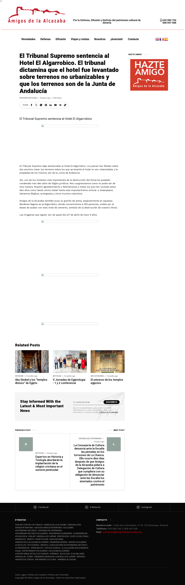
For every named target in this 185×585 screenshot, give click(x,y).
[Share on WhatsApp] (41, 105)
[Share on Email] (55, 105)
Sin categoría (97, 376)
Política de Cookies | (38, 575)
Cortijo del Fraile (79, 536)
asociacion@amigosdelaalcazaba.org (122, 532)
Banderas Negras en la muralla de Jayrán (55, 556)
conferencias (80, 533)
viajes (33, 536)
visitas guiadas (53, 548)
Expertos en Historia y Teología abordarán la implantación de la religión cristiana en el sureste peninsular (49, 463)
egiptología (42, 539)
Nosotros (99, 39)
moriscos (21, 539)
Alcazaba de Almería (59, 551)
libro (30, 556)
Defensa (45, 39)
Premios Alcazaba (67, 559)
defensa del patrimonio (50, 530)
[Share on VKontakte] (60, 105)
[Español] (166, 39)
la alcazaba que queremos (75, 548)
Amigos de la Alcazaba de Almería (32, 542)
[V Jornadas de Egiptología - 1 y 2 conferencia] (70, 361)
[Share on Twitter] (36, 105)
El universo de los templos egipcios (107, 381)
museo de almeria (78, 542)
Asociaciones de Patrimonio (48, 527)
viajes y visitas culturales (29, 524)
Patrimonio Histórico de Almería (32, 533)
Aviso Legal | (21, 575)
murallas (21, 556)
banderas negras (59, 542)
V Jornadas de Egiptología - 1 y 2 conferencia (69, 381)
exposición (63, 536)
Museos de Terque (25, 559)
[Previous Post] (26, 444)
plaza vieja (21, 536)
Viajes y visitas (80, 39)
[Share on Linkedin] (50, 105)
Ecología (65, 553)
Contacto (133, 39)
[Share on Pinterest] (45, 105)
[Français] (162, 39)
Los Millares (78, 553)
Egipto (31, 539)
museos (81, 556)
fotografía (33, 545)
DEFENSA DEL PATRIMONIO (90, 438)
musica (45, 545)
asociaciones (56, 539)
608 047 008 (169, 22)
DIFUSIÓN (24, 98)
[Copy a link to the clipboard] (65, 105)
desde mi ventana (24, 527)
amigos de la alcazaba (55, 524)
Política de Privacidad (108, 412)
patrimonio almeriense (61, 533)
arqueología (75, 524)
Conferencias (23, 548)
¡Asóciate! (116, 39)
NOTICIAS (32, 98)
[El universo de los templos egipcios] (108, 361)
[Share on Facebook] (31, 105)
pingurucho (37, 548)
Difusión (61, 39)
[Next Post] (114, 444)
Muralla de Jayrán (47, 536)
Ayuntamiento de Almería (35, 551)
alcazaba (68, 527)
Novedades (28, 39)
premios (55, 553)
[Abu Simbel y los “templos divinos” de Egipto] (32, 361)
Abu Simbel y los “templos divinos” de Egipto (31, 381)
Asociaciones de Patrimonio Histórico (69, 545)
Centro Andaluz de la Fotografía (32, 553)
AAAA (18, 551)
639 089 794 (169, 20)
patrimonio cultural (46, 559)
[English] (157, 39)
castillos (21, 545)
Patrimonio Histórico (26, 530)
